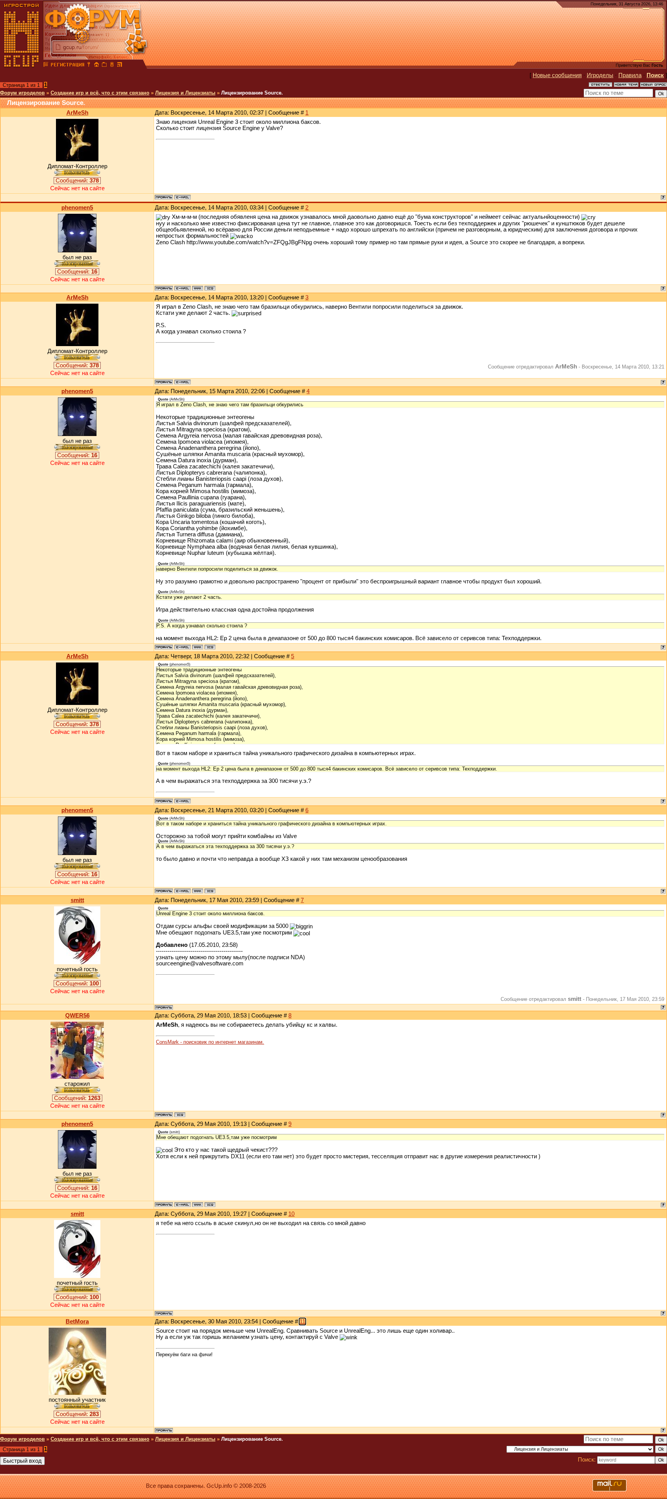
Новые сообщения (557, 75)
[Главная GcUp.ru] (21, 66)
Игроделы (600, 75)
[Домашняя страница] (197, 288)
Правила (630, 75)
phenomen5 (77, 207)
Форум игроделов (22, 93)
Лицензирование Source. (252, 93)
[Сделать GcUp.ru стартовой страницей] (96, 66)
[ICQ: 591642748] (179, 1114)
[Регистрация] (67, 66)
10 (291, 1214)
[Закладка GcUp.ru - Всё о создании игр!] (104, 66)
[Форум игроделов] (46, 66)
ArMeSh (77, 113)
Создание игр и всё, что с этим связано (100, 93)
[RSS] (120, 66)
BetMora (77, 1321)
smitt (77, 900)
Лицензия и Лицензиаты (185, 93)
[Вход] (89, 66)
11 (302, 1321)
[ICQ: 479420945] (210, 288)
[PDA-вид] (112, 66)
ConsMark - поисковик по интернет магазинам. (210, 1042)
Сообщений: (77, 180)
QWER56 (77, 1015)
